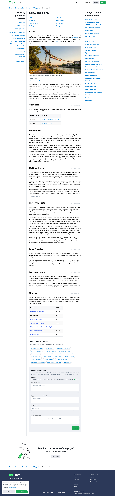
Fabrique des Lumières (92, 61)
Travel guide (76, 479)
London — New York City (48, 354)
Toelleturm (22, 22)
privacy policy (12, 487)
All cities (75, 486)
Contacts (58, 17)
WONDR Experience (91, 75)
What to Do (32, 20)
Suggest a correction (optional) (39, 396)
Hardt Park (22, 59)
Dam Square (89, 30)
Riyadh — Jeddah (58, 356)
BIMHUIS (87, 81)
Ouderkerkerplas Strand (92, 44)
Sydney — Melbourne (36, 351)
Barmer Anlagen (20, 62)
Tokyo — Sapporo (35, 354)
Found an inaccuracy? (75, 32)
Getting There (60, 20)
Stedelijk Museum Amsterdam (94, 70)
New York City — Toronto (37, 348)
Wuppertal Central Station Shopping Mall (42, 327)
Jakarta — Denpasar (36, 359)
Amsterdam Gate (90, 39)
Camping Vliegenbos (91, 89)
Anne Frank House (90, 47)
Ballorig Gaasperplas (91, 19)
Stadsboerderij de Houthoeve (93, 92)
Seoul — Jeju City (50, 348)
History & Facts (33, 23)
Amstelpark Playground (92, 22)
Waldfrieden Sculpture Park (17, 33)
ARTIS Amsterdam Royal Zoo (93, 25)
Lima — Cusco (67, 362)
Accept (22, 491)
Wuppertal (36, 8)
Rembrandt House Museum (93, 67)
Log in (102, 2)
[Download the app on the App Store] (76, 2)
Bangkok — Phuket (46, 356)
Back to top (55, 456)
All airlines (76, 484)
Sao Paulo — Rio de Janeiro (63, 348)
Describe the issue (35, 382)
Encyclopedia (19, 8)
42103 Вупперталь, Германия (50, 119)
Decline (9, 491)
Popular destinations (78, 481)
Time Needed (59, 23)
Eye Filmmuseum (90, 72)
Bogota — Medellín (71, 354)
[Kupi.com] (15, 2)
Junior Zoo (22, 51)
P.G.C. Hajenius (89, 42)
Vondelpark (88, 100)
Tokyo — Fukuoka (35, 356)
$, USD (96, 2)
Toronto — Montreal (48, 359)
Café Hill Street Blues (91, 84)
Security (92, 477)
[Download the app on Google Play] (80, 2)
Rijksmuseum (89, 53)
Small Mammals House (92, 98)
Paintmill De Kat (90, 36)
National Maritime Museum (93, 78)
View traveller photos (35, 81)
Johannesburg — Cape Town (54, 362)
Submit (76, 428)
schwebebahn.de (47, 123)
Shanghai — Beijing (69, 356)
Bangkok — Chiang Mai (61, 359)
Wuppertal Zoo (21, 48)
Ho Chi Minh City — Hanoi (65, 351)
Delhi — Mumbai (60, 354)
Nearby (58, 26)
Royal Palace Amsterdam (92, 28)
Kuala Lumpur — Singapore (38, 362)
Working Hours (33, 26)
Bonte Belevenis (90, 95)
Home (11, 8)
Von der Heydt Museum (18, 35)
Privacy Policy (93, 479)
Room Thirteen (21, 25)
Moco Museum (89, 58)
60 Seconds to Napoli (19, 38)
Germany (28, 8)
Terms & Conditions (94, 481)
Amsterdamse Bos (90, 86)
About (30, 17)
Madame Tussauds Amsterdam (94, 64)
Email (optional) (35, 406)
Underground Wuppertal (37, 331)
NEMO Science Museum (92, 56)
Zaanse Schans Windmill (92, 33)
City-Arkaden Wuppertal (18, 41)
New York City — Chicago (50, 351)
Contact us (76, 477)
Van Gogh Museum (90, 50)
